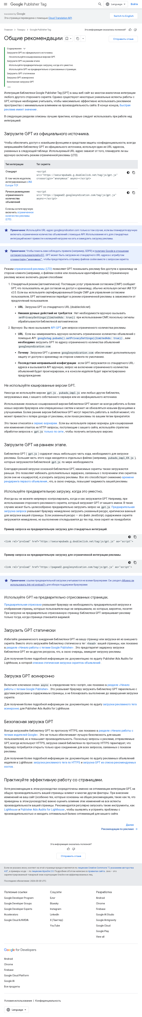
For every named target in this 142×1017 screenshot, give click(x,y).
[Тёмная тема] (128, 172)
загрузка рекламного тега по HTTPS (57, 762)
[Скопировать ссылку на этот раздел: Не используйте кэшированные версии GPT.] (78, 386)
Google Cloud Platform (16, 975)
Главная (8, 29)
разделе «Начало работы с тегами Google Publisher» (40, 647)
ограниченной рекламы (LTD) (33, 269)
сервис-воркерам (45, 423)
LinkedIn (54, 914)
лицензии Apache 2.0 (43, 871)
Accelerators (11, 914)
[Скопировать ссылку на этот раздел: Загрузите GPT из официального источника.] (92, 134)
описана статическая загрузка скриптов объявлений (66, 662)
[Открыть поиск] (100, 4)
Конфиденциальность (48, 1000)
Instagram (55, 909)
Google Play (102, 931)
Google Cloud (103, 925)
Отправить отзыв (123, 38)
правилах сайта (96, 871)
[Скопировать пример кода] (133, 172)
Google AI (9, 981)
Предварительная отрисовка (23, 604)
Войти (134, 4)
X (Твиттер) (56, 920)
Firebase (100, 909)
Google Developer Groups (18, 903)
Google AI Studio (105, 914)
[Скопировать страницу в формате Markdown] (78, 39)
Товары (21, 29)
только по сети (53, 431)
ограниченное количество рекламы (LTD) (20, 216)
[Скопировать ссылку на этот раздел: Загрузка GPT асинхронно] (57, 676)
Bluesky (54, 903)
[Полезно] (130, 29)
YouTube (55, 925)
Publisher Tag (35, 4)
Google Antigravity (106, 920)
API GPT (56, 327)
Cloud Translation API (60, 18)
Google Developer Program (19, 898)
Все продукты (12, 986)
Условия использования (18, 1000)
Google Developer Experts (18, 909)
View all (100, 936)
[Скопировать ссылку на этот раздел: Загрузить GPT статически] (59, 631)
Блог (52, 898)
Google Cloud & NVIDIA (16, 920)
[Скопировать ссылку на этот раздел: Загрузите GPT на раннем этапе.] (70, 445)
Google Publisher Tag (40, 29)
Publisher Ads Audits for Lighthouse (43, 809)
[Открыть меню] (5, 4)
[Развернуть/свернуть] (24, 49)
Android (100, 898)
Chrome (100, 903)
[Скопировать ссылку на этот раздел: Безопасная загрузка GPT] (56, 722)
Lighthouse (11, 809)
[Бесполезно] (135, 29)
